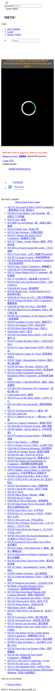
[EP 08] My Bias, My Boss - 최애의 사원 (27, 366)
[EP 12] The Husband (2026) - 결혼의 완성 (28, 666)
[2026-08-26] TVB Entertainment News (26, 269)
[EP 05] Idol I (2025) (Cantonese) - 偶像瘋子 (29, 266)
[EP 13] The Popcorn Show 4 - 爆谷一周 (27, 410)
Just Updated (13, 29)
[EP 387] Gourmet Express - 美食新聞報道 (28, 257)
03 (24, 169)
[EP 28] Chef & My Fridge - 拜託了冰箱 (27, 489)
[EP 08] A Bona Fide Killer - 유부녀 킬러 (27, 476)
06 (17, 169)
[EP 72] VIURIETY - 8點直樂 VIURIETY (28, 278)
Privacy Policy (14, 34)
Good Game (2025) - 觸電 (20, 394)
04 (22, 169)
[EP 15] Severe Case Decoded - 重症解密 (27, 623)
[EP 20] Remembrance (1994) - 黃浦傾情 (27, 467)
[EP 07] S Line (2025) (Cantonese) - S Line (28, 660)
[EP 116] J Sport (15, 492)
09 (10, 169)
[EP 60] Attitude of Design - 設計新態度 (27, 573)
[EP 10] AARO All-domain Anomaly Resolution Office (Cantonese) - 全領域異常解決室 (30, 375)
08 (12, 169)
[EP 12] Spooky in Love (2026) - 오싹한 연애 (30, 445)
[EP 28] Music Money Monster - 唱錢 (25, 494)
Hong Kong (21, 202)
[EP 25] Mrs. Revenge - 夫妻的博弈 (25, 232)
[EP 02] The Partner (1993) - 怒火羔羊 (26, 325)
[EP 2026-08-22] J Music (19, 497)
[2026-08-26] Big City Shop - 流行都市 (26, 306)
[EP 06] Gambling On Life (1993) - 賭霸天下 (29, 322)
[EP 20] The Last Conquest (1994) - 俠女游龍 (29, 639)
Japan (37, 202)
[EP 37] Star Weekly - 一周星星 (23, 442)
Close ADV (8, 160)
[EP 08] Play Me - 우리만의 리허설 (25, 454)
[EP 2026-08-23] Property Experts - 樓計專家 (29, 426)
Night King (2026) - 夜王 (19, 331)
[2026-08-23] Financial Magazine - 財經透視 (29, 448)
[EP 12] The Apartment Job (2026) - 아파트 (28, 598)
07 (15, 169)
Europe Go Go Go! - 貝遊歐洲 (14, 156)
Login (10, 31)
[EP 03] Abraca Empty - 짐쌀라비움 (25, 604)
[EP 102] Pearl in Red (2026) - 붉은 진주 (27, 601)
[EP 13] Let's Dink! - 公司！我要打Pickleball (29, 254)
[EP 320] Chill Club (17, 413)
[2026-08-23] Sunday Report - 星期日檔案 (28, 451)
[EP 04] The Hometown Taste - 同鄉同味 (27, 485)
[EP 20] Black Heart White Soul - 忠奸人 (27, 328)
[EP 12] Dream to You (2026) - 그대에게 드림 (30, 583)
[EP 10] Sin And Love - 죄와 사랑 (24, 663)
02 (27, 169)
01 (29, 169)
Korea (31, 202)
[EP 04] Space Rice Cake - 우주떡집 (25, 510)
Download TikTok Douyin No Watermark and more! (27, 64)
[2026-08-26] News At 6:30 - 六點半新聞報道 (30, 297)
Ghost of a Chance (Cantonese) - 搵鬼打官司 (29, 423)
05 (19, 169)
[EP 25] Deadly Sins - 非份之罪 (23, 229)
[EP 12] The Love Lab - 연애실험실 (25, 519)
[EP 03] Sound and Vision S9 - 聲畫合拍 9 (28, 458)
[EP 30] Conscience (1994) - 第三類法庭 (27, 617)
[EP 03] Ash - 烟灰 (16, 219)
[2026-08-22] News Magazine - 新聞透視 (27, 500)
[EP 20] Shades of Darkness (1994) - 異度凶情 (30, 369)
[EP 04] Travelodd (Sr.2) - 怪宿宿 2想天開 (28, 620)
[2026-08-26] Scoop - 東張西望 (23, 288)
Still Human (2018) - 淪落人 (21, 607)
